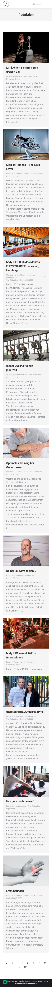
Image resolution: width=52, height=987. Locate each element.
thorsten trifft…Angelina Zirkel (25, 711)
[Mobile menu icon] (46, 4)
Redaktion (26, 15)
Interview (19, 716)
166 (26, 967)
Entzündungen (15, 891)
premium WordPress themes (26, 984)
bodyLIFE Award (12, 662)
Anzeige (9, 76)
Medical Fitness (22, 174)
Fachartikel (17, 76)
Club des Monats (12, 275)
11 (45, 963)
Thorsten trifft (29, 716)
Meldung (19, 575)
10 (39, 963)
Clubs (22, 275)
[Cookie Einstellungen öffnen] (5, 983)
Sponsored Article (20, 375)
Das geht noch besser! (20, 801)
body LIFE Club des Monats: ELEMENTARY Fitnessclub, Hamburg (23, 266)
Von (29, 76)
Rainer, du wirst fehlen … (21, 571)
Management (11, 277)
